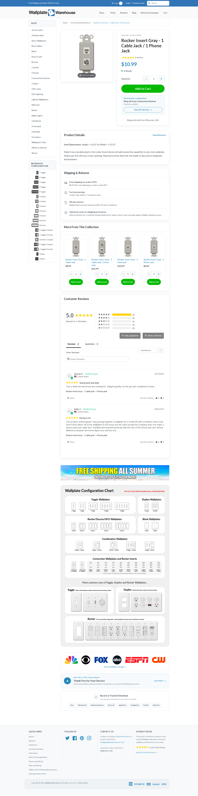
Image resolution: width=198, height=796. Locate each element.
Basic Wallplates (39, 40)
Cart (117, 3)
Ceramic (35, 67)
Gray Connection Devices (81, 23)
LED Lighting (37, 94)
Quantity (125, 78)
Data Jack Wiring (35, 765)
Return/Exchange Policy (38, 757)
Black (34, 51)
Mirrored (35, 105)
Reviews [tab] (71, 344)
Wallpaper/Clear (39, 142)
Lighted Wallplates (40, 99)
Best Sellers (37, 46)
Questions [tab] (90, 344)
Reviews (124, 12)
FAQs (113, 12)
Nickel (34, 110)
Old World (36, 121)
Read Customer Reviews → (146, 752)
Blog (134, 12)
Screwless (36, 137)
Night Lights (37, 115)
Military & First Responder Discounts (43, 770)
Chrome (35, 73)
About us (32, 741)
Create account (138, 3)
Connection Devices (41, 78)
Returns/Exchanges (150, 12)
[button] (157, 398)
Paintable (36, 131)
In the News (33, 753)
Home (65, 23)
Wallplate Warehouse (53, 783)
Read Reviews (159, 135)
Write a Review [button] (155, 335)
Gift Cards (36, 89)
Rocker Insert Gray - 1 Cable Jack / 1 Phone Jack (86, 391)
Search (31, 736)
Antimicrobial (37, 35)
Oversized (36, 126)
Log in (128, 3)
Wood (34, 153)
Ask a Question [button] (131, 335)
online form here (123, 736)
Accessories (37, 30)
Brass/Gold (37, 56)
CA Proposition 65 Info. (37, 774)
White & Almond (39, 147)
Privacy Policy (82, 783)
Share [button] (72, 398)
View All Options (143, 110)
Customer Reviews (36, 749)
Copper (35, 83)
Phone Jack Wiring (36, 761)
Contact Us (33, 745)
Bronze (35, 62)
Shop (101, 12)
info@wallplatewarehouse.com (112, 742)
